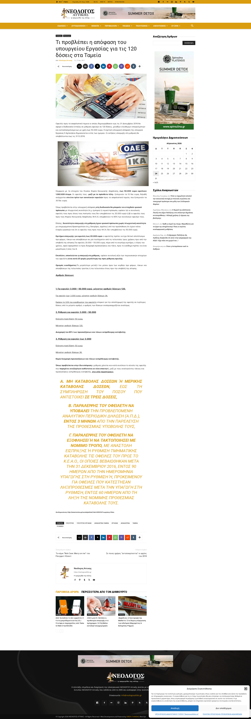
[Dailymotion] (159, 2)
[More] (139, 66)
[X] (189, 2)
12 (168, 163)
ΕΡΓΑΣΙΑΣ (115, 523)
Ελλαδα (58, 615)
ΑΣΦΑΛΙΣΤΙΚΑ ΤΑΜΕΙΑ (101, 523)
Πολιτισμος (141, 26)
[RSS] (185, 2)
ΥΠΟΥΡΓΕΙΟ (70, 523)
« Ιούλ (155, 182)
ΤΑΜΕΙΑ (135, 523)
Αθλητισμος (159, 26)
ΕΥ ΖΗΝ (175, 26)
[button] (245, 688)
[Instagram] (172, 2)
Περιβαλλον (111, 26)
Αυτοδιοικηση (78, 26)
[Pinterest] (180, 2)
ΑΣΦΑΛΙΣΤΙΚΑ (125, 523)
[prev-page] (57, 631)
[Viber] (121, 66)
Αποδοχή (175, 708)
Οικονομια (67, 36)
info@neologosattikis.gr (131, 695)
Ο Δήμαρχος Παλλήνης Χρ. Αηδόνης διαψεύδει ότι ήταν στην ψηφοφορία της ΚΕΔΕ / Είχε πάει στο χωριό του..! (172, 238)
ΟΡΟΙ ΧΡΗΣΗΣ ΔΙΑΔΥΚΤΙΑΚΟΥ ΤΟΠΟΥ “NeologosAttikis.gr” (177, 714)
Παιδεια (126, 26)
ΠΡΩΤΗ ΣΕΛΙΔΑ (92, 615)
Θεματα (95, 26)
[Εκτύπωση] (85, 66)
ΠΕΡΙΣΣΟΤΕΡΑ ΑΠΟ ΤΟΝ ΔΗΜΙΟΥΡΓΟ (104, 591)
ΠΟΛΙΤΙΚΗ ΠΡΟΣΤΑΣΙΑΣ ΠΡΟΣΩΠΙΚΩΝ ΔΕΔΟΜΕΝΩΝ (222, 714)
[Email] (79, 66)
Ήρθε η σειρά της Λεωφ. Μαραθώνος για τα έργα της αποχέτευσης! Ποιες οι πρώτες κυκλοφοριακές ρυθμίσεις (173, 226)
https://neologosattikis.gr (82, 572)
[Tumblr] (133, 66)
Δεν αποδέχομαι (223, 708)
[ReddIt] (127, 66)
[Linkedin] (176, 2)
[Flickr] (167, 2)
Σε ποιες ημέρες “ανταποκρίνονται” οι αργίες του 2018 (126, 554)
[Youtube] (193, 2)
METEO (110, 2)
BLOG (96, 2)
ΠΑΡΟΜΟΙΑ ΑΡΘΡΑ (67, 591)
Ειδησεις (62, 26)
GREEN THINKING (132, 716)
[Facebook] (163, 2)
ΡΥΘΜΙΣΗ (60, 526)
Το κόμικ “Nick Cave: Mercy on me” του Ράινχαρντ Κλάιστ (73, 554)
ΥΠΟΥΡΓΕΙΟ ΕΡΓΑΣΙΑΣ (84, 523)
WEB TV (102, 2)
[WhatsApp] (115, 66)
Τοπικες (121, 615)
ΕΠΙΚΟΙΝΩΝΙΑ (119, 2)
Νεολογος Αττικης (65, 60)
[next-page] (61, 631)
